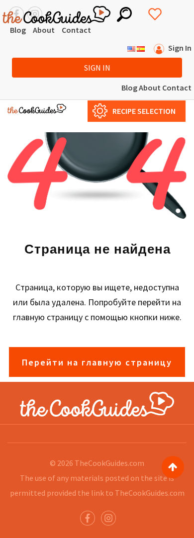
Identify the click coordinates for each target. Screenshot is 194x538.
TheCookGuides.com (109, 463)
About (44, 30)
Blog (18, 30)
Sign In (97, 68)
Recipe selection (144, 111)
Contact (76, 30)
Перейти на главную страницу (97, 362)
